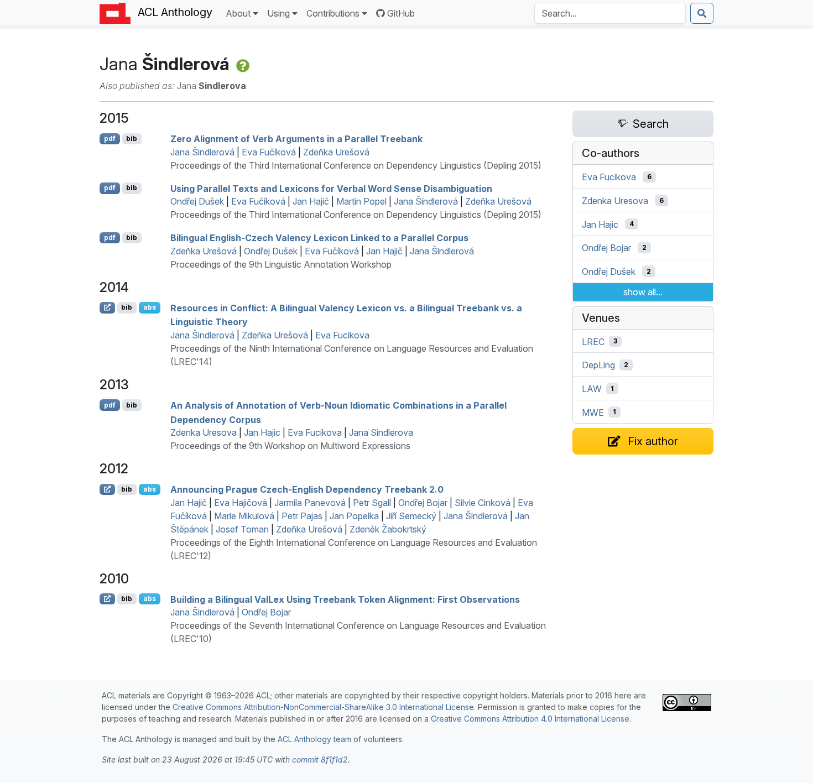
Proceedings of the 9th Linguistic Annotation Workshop (281, 264)
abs (149, 307)
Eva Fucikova (342, 335)
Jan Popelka (354, 515)
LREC (593, 341)
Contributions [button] (332, 13)
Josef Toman (242, 529)
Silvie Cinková (482, 502)
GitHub (401, 13)
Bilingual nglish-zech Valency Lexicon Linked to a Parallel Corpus (319, 237)
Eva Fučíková (269, 152)
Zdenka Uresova (203, 432)
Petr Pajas (302, 515)
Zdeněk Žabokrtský (388, 529)
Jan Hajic (262, 432)
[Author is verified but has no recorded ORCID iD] (241, 64)
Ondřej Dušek (197, 201)
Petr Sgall (372, 502)
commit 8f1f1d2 (320, 759)
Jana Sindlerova (381, 432)
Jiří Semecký (411, 515)
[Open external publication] (107, 307)
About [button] (238, 13)
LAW (592, 388)
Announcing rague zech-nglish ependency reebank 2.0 (307, 489)
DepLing (598, 364)
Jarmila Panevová (310, 502)
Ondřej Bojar (422, 502)
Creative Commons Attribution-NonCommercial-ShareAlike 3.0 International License (323, 707)
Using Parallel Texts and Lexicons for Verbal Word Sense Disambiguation (331, 188)
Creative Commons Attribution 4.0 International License (530, 718)
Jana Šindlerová (202, 152)
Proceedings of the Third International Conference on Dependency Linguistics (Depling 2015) (355, 165)
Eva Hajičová (240, 502)
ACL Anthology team (314, 739)
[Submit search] (701, 13)
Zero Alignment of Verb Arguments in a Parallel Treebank (296, 138)
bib (131, 138)
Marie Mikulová (244, 515)
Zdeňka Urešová (336, 152)
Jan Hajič (311, 201)
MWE (593, 411)
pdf (110, 138)
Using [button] (278, 13)
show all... (643, 291)
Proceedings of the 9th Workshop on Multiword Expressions (290, 445)
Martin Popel (361, 201)
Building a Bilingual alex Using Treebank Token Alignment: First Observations (345, 598)
